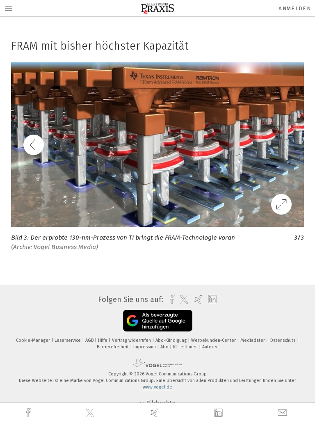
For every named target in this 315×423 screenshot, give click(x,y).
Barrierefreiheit (113, 347)
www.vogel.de (157, 387)
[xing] (155, 413)
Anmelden (294, 8)
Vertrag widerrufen (132, 340)
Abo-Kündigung (171, 340)
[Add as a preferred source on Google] (157, 321)
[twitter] (91, 413)
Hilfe (103, 340)
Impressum (145, 347)
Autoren (210, 347)
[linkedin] (219, 413)
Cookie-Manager (33, 340)
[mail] (283, 413)
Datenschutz (283, 340)
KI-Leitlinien (186, 347)
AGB (90, 340)
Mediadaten (253, 340)
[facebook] (29, 413)
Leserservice (68, 340)
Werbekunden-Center (214, 340)
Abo (165, 347)
